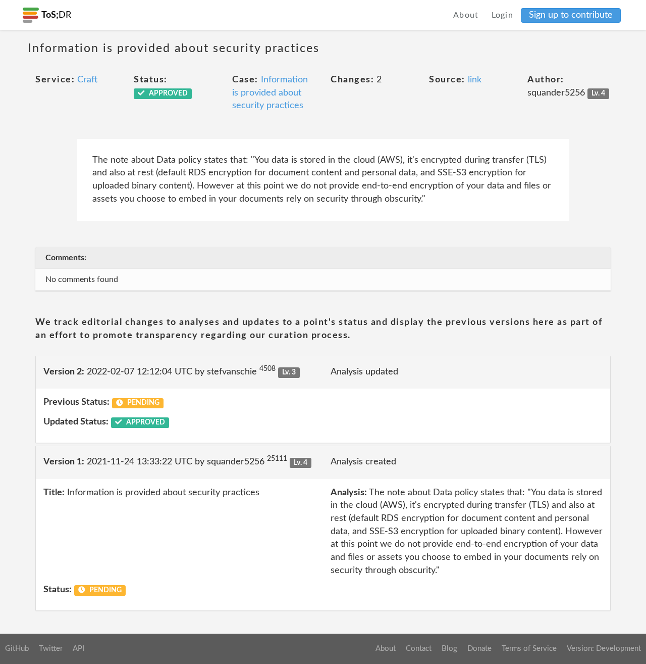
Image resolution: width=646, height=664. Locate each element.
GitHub (17, 648)
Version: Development (604, 648)
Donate (479, 648)
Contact (419, 648)
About (466, 15)
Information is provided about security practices (270, 92)
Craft (87, 79)
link (474, 79)
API (78, 648)
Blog (449, 648)
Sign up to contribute (571, 15)
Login (503, 15)
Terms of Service (529, 648)
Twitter (51, 648)
